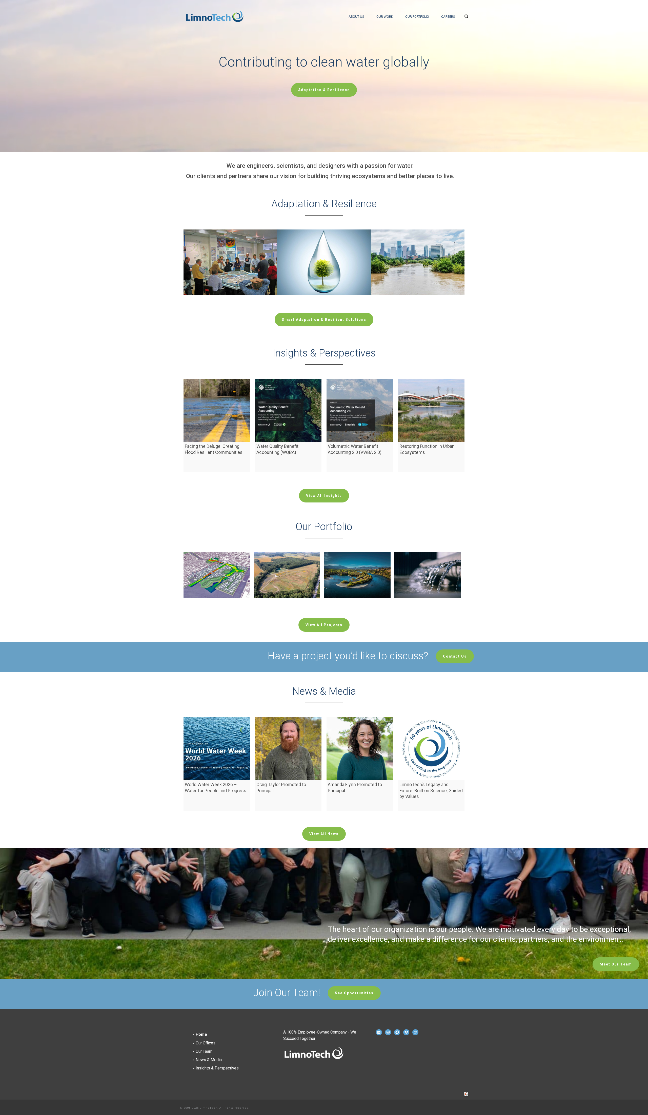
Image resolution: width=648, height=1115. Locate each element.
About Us (356, 16)
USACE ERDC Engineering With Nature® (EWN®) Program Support (357, 599)
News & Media (209, 1059)
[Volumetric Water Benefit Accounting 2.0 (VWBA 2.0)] (360, 410)
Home (201, 1034)
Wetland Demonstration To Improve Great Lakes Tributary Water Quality (287, 599)
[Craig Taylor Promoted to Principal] (288, 748)
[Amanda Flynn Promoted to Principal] (360, 748)
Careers (448, 16)
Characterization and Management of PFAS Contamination (428, 599)
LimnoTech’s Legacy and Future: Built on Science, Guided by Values (431, 790)
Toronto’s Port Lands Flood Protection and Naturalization (216, 597)
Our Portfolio (417, 16)
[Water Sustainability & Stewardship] (332, 249)
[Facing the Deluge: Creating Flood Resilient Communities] (217, 410)
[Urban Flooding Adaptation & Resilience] (425, 249)
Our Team (204, 1051)
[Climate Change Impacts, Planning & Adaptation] (238, 249)
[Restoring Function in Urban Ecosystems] (431, 410)
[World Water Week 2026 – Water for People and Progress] (217, 748)
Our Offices (205, 1043)
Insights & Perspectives (217, 1068)
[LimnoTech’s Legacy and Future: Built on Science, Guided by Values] (431, 748)
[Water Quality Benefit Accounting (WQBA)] (288, 410)
